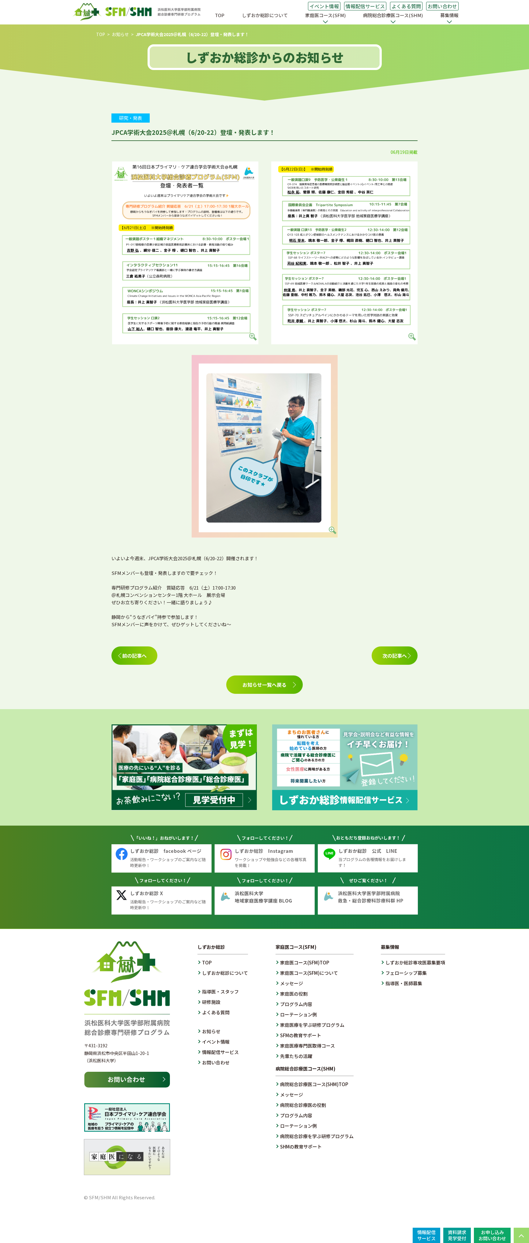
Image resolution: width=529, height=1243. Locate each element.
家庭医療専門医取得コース (307, 1045)
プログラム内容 (296, 1004)
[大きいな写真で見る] (185, 340)
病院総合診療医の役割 (303, 1105)
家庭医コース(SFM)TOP (304, 962)
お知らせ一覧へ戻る (264, 684)
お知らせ (120, 34)
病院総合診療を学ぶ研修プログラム (317, 1136)
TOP (219, 15)
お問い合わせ (442, 6)
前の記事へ (134, 655)
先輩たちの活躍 (296, 1056)
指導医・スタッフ (220, 991)
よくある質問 (406, 6)
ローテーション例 (298, 1014)
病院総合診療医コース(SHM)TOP (314, 1084)
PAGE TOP (521, 1235)
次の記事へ (394, 655)
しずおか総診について (265, 15)
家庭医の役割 (294, 993)
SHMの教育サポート (301, 1146)
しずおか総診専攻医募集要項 (415, 962)
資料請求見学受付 (457, 1235)
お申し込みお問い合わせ (492, 1235)
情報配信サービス (365, 6)
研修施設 (211, 1002)
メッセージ (291, 983)
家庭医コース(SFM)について (309, 973)
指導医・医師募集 (403, 983)
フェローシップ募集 (406, 973)
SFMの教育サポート (300, 1035)
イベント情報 (324, 6)
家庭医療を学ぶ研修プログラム (312, 1025)
